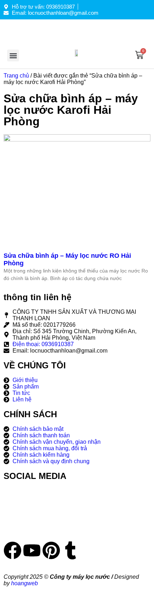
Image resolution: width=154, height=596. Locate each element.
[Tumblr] (71, 550)
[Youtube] (32, 550)
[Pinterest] (51, 550)
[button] (13, 55)
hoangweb (24, 583)
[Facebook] (12, 550)
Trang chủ (16, 76)
